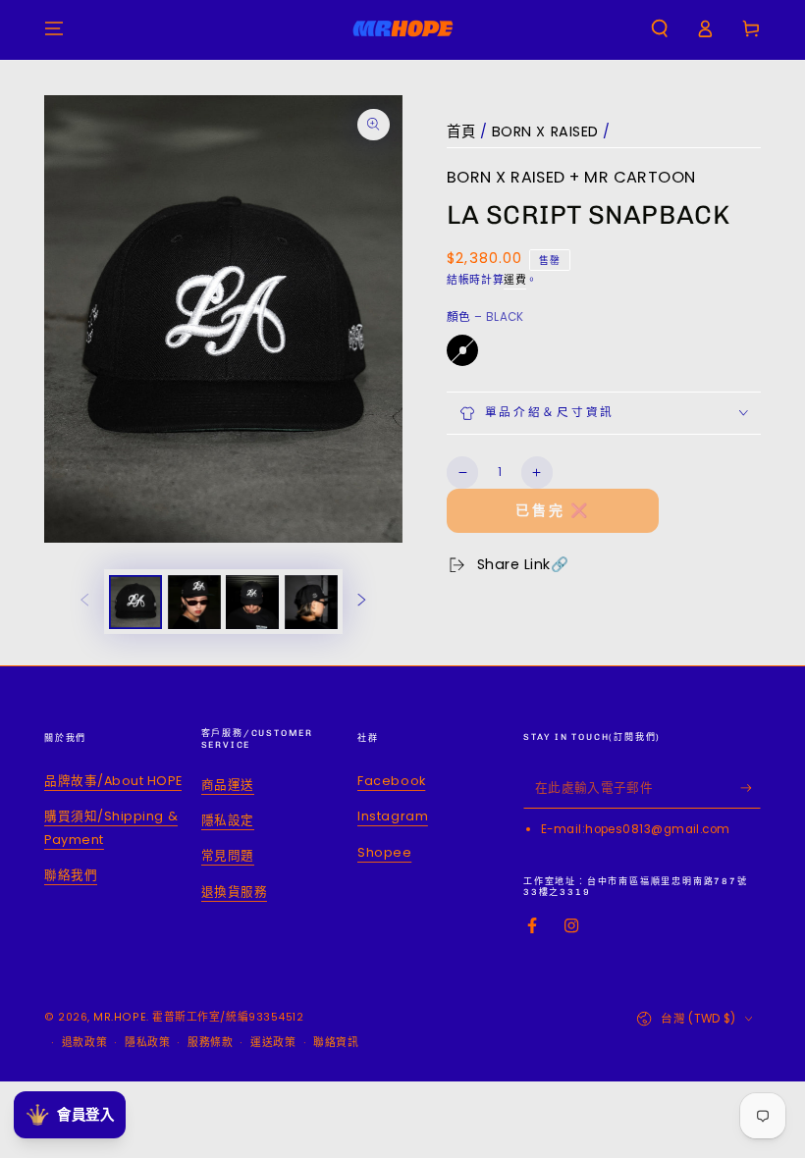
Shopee (384, 852)
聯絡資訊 (335, 1042)
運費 (515, 280)
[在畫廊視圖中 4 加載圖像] (311, 602)
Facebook (391, 780)
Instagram (392, 816)
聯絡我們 (70, 875)
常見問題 (227, 855)
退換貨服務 (234, 891)
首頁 (461, 131)
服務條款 (210, 1042)
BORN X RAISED (545, 131)
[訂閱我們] (750, 788)
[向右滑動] (362, 601)
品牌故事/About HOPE (113, 780)
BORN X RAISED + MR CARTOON (571, 177)
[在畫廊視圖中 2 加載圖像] (194, 602)
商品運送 (227, 784)
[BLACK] (462, 350)
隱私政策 (147, 1042)
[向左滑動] (84, 601)
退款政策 (84, 1042)
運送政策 (272, 1042)
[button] (659, 28)
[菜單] (54, 28)
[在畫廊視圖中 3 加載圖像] (252, 602)
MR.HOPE (119, 1017)
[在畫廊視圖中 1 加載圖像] (135, 602)
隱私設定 (227, 820)
